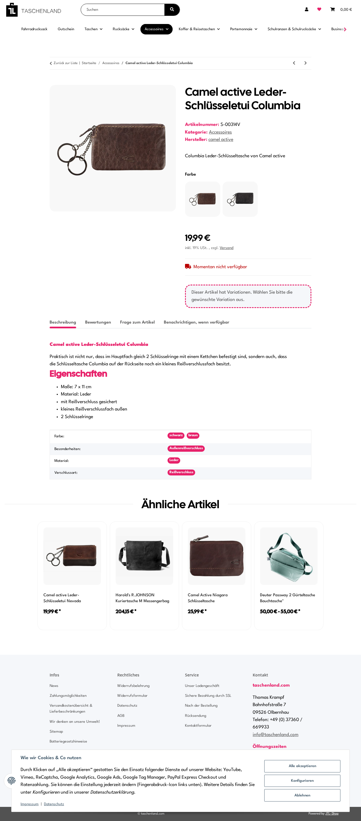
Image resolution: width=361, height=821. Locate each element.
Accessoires (220, 132)
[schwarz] (240, 199)
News (54, 686)
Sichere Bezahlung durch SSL (208, 696)
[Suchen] (172, 10)
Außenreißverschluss (186, 448)
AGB (120, 716)
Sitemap (56, 731)
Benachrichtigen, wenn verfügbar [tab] (196, 322)
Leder (174, 460)
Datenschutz (54, 804)
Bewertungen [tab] (98, 322)
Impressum (30, 804)
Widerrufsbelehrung (133, 686)
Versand (227, 248)
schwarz (176, 435)
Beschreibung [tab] (63, 322)
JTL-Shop (331, 813)
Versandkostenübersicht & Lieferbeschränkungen (71, 708)
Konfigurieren (302, 781)
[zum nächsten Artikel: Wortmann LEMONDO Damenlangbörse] (305, 63)
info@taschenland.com (275, 735)
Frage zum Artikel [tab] (137, 322)
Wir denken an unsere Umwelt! (75, 722)
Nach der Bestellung (201, 706)
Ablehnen (302, 795)
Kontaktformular (198, 726)
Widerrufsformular (132, 696)
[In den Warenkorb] (54, 82)
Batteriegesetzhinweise (68, 741)
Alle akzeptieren (302, 766)
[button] (306, 9)
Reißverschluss (181, 472)
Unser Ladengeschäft (202, 686)
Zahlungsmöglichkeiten (68, 696)
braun (193, 435)
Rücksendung (195, 716)
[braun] (202, 199)
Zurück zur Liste (66, 63)
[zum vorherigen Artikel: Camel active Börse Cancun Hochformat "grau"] (294, 63)
